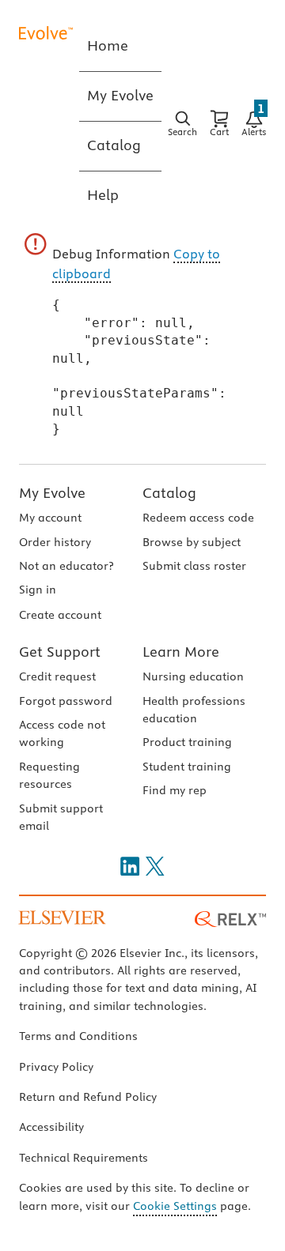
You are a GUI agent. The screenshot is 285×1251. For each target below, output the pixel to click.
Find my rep (174, 790)
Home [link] (107, 45)
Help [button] (103, 195)
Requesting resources (49, 775)
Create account (60, 615)
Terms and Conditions (78, 1036)
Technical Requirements (83, 1158)
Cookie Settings (175, 1206)
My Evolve (52, 493)
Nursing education (193, 676)
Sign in (37, 589)
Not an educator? (66, 566)
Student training (186, 766)
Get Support (60, 651)
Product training (187, 742)
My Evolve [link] (120, 95)
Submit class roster (194, 566)
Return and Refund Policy (88, 1097)
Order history (55, 542)
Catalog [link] (114, 145)
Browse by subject (191, 542)
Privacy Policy (56, 1067)
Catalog (169, 493)
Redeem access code (198, 518)
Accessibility (51, 1127)
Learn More (180, 651)
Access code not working (62, 733)
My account (50, 518)
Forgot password (65, 701)
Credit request (57, 676)
